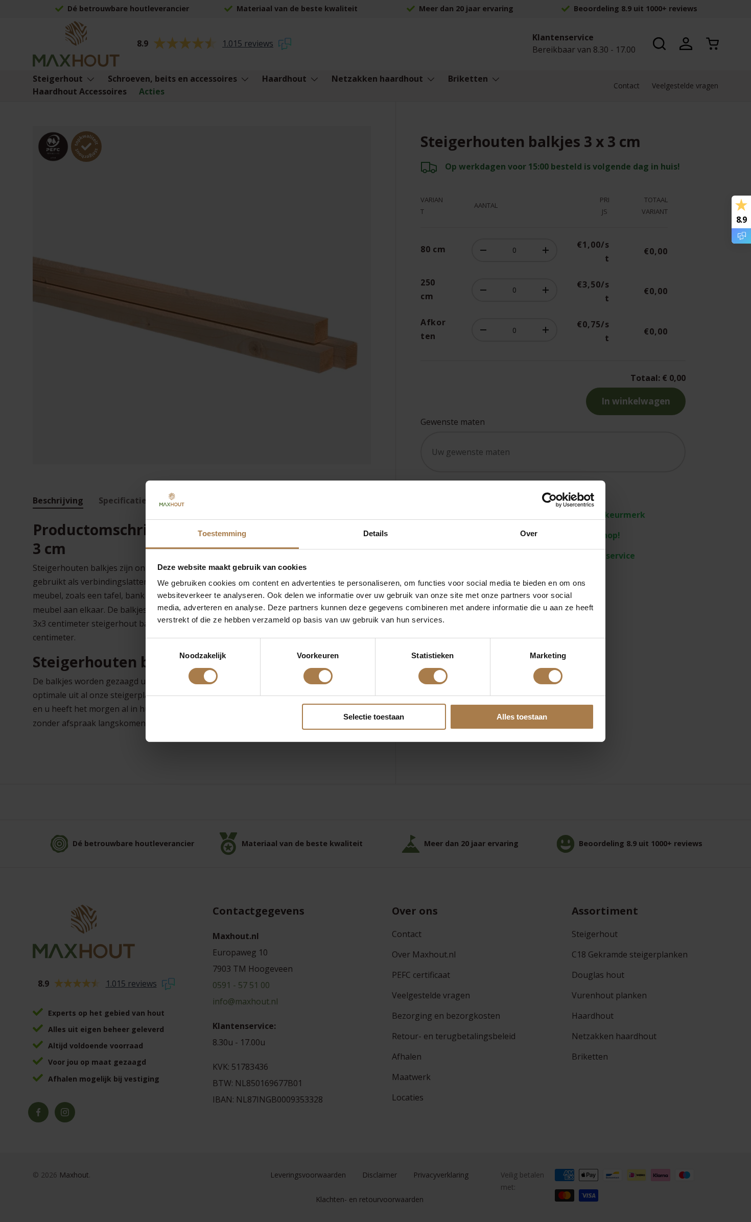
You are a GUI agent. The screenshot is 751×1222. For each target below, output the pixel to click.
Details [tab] (375, 533)
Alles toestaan (522, 716)
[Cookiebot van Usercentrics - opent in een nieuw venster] (549, 500)
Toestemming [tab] (222, 533)
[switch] (318, 676)
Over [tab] (528, 533)
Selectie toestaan (373, 716)
